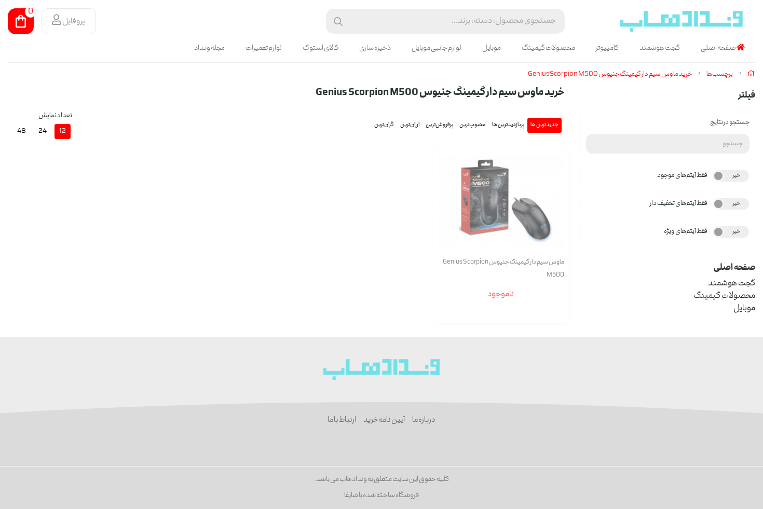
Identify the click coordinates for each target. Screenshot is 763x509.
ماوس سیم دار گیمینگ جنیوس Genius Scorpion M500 (503, 268)
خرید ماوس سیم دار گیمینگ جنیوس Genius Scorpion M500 (610, 74)
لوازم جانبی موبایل (436, 48)
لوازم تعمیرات (264, 48)
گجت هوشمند (659, 48)
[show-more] (556, 213)
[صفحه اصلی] (751, 74)
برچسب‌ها (719, 74)
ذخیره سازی (375, 48)
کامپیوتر (607, 48)
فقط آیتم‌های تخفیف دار (678, 203)
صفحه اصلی (719, 48)
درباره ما (423, 420)
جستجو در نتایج (730, 122)
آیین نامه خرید (384, 420)
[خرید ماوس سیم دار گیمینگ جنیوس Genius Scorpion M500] (381, 369)
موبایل (491, 48)
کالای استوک (320, 48)
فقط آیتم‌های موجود (682, 175)
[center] (338, 21)
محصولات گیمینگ (548, 48)
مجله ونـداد (209, 48)
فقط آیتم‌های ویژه (685, 231)
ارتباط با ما (342, 420)
